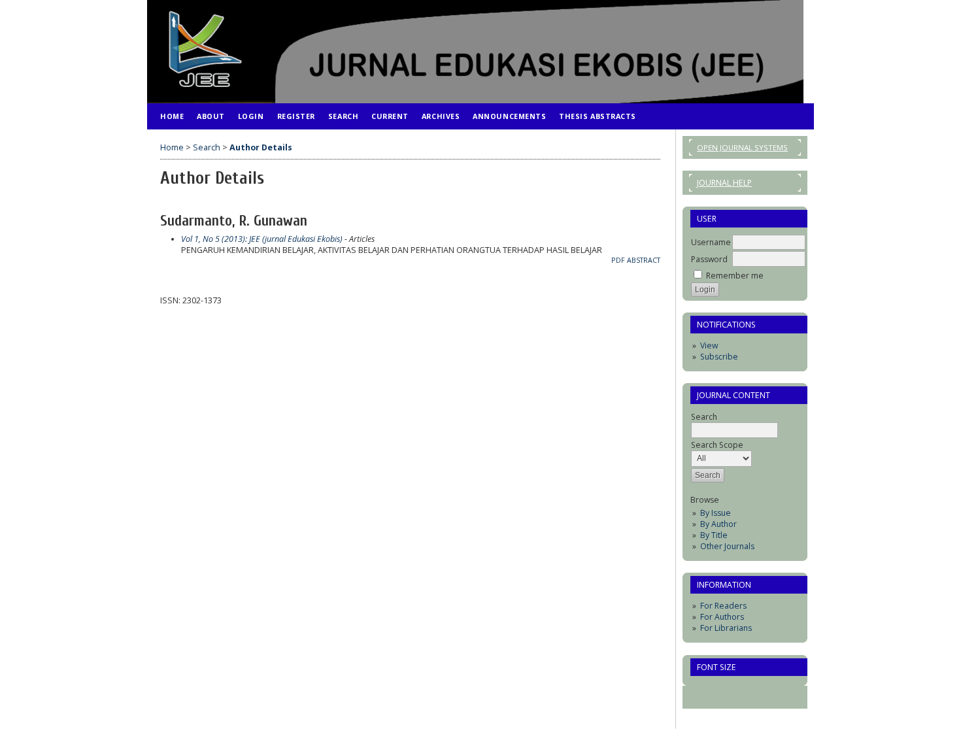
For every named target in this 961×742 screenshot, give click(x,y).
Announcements (509, 116)
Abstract (643, 260)
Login (251, 116)
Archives (441, 116)
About (211, 116)
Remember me (735, 275)
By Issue (715, 512)
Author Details (260, 147)
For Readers (723, 605)
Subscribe (719, 356)
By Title (714, 535)
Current (390, 116)
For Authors (722, 616)
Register (296, 116)
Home (172, 116)
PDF (618, 260)
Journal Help (724, 182)
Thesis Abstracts (597, 116)
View (709, 345)
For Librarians (726, 627)
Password (709, 259)
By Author (718, 524)
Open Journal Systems (742, 147)
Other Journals (727, 546)
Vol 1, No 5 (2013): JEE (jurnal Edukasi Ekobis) (262, 239)
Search (343, 116)
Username (711, 242)
